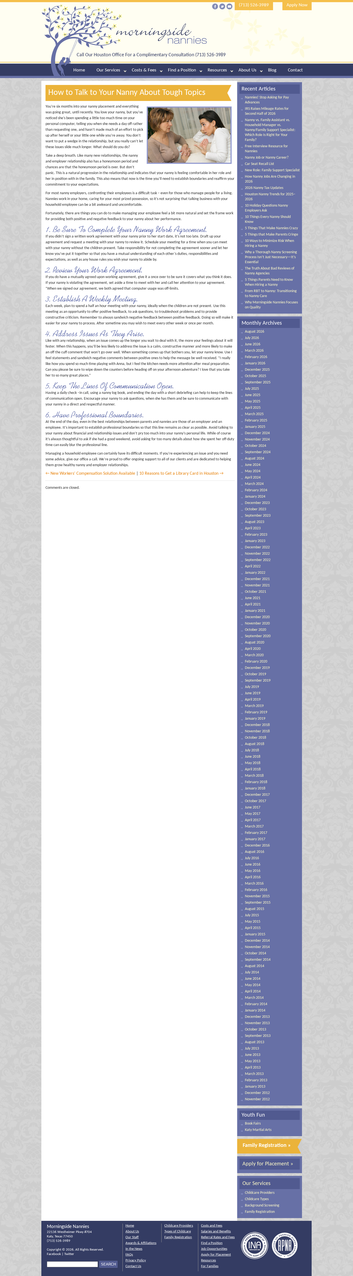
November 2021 (257, 585)
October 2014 (255, 953)
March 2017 (254, 826)
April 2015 (253, 928)
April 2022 (253, 566)
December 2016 (257, 845)
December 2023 (257, 503)
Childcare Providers (259, 1193)
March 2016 (254, 884)
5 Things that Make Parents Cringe (271, 235)
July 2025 (252, 389)
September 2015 (258, 903)
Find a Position (182, 70)
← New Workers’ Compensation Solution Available (90, 473)
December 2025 (257, 370)
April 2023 (253, 528)
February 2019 (256, 712)
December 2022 (257, 547)
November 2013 (257, 1023)
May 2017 (252, 814)
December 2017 (257, 795)
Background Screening (262, 1205)
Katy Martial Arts (258, 1130)
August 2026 (254, 332)
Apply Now (297, 5)
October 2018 (255, 738)
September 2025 (258, 382)
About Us (247, 70)
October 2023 (255, 509)
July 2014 (252, 972)
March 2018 (254, 776)
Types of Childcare (177, 1231)
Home (79, 70)
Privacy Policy (135, 1260)
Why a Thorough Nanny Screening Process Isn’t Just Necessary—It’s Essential (271, 257)
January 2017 (255, 839)
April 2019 (253, 700)
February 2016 (256, 890)
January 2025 (255, 427)
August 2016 (254, 852)
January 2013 (255, 1087)
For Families (209, 1266)
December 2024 (257, 433)
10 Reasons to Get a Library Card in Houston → (181, 473)
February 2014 (256, 1004)
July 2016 (252, 858)
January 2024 (255, 497)
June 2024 (252, 465)
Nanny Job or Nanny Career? (266, 158)
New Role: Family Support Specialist (272, 170)
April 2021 (253, 604)
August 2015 (254, 909)
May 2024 (252, 471)
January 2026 (255, 363)
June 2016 (252, 865)
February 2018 (256, 782)
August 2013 (254, 1042)
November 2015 (257, 896)
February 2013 (256, 1080)
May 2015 (252, 922)
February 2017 (256, 833)
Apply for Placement (216, 1254)
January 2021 (255, 611)
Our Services (108, 70)
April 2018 (253, 769)
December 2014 (257, 941)
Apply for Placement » (267, 1164)
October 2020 (255, 630)
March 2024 (254, 484)
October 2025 (255, 376)
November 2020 (257, 623)
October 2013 (255, 1029)
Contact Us (133, 1266)
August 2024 (254, 459)
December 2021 (257, 579)
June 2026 (252, 344)
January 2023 (255, 541)
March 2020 (254, 655)
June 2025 (252, 395)
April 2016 (253, 877)
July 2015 (252, 915)
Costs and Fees (211, 1225)
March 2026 (254, 351)
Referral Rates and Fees (218, 1237)
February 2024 (256, 490)
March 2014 (254, 998)
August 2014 (254, 966)
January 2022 (255, 573)
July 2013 (252, 1049)
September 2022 (258, 560)
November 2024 (257, 439)
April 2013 (253, 1068)
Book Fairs (253, 1124)
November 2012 (257, 1099)
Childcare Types (257, 1199)
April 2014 (253, 991)
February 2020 (256, 662)
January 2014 (255, 1010)
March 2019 (254, 706)
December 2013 (257, 1017)
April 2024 (253, 478)
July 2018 (252, 750)
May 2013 (252, 1061)
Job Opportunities (214, 1249)
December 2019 (257, 668)
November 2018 (257, 731)
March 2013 (254, 1074)
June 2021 (252, 598)
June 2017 (252, 807)
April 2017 (253, 820)
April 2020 (253, 649)
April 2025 (253, 408)
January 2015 (255, 934)
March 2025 (254, 414)
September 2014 (258, 960)
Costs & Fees (144, 70)
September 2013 (258, 1036)
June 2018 (252, 757)
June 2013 (252, 1055)
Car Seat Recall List (259, 164)
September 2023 (258, 516)
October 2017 (255, 801)
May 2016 (252, 871)
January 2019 (255, 719)
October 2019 (255, 674)
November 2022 (257, 554)
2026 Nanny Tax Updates (264, 188)
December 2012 (257, 1093)
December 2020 (257, 617)
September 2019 (258, 681)
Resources (217, 70)
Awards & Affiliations (140, 1243)
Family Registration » (267, 1145)
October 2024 (255, 446)
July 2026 (252, 338)
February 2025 (256, 420)
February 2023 (256, 535)
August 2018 (254, 744)
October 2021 (255, 592)
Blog (272, 70)
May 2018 (252, 763)
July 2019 (252, 687)
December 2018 (257, 725)
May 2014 (252, 985)
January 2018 (255, 788)
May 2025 (252, 401)
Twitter (69, 1254)
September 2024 (258, 452)
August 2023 (254, 522)
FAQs (129, 1254)
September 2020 (258, 636)
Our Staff (132, 1237)
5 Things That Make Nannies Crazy (271, 228)
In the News (133, 1249)
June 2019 (252, 693)
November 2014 (257, 947)
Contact (295, 70)
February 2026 (256, 357)
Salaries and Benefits (216, 1231)
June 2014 (252, 979)
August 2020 (254, 642)
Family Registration (260, 1212)
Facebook (54, 1254)
